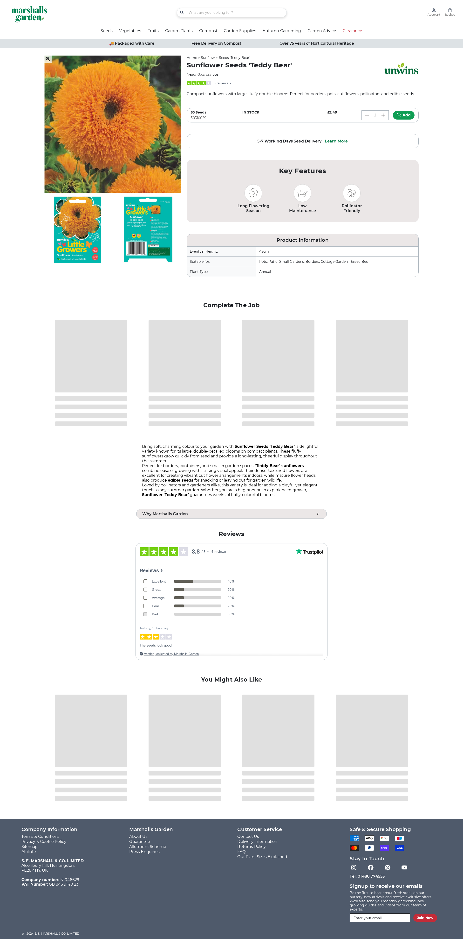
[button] (450, 12)
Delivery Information (257, 841)
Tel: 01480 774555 (367, 876)
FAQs (242, 851)
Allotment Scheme (147, 846)
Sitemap (29, 846)
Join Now (425, 918)
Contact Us (248, 836)
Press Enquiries (144, 851)
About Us (138, 836)
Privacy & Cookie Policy (44, 841)
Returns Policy (251, 846)
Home (192, 58)
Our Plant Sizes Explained (262, 856)
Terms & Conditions (40, 836)
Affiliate (28, 851)
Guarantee (139, 841)
